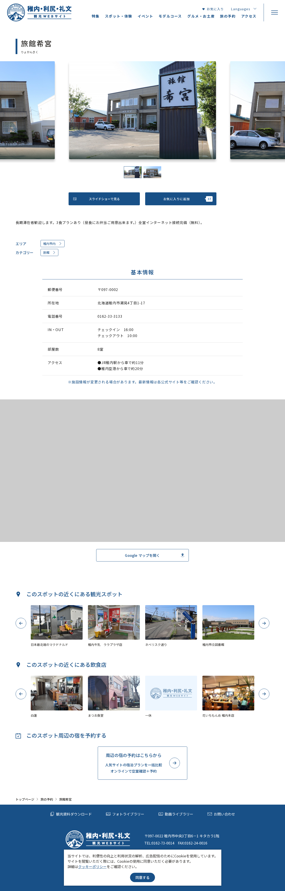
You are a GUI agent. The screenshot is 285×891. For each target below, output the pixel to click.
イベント (145, 16)
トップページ (25, 799)
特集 (96, 16)
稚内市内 (49, 243)
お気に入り (215, 9)
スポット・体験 (118, 16)
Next (264, 623)
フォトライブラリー (128, 814)
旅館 (46, 252)
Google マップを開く (142, 555)
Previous (21, 623)
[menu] (274, 12)
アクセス (248, 16)
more (35, 607)
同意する (142, 877)
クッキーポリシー (92, 866)
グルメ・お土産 (201, 16)
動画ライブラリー (179, 814)
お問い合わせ (224, 814)
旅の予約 (47, 799)
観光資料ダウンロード (74, 814)
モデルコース (170, 16)
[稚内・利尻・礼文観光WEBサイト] (39, 12)
